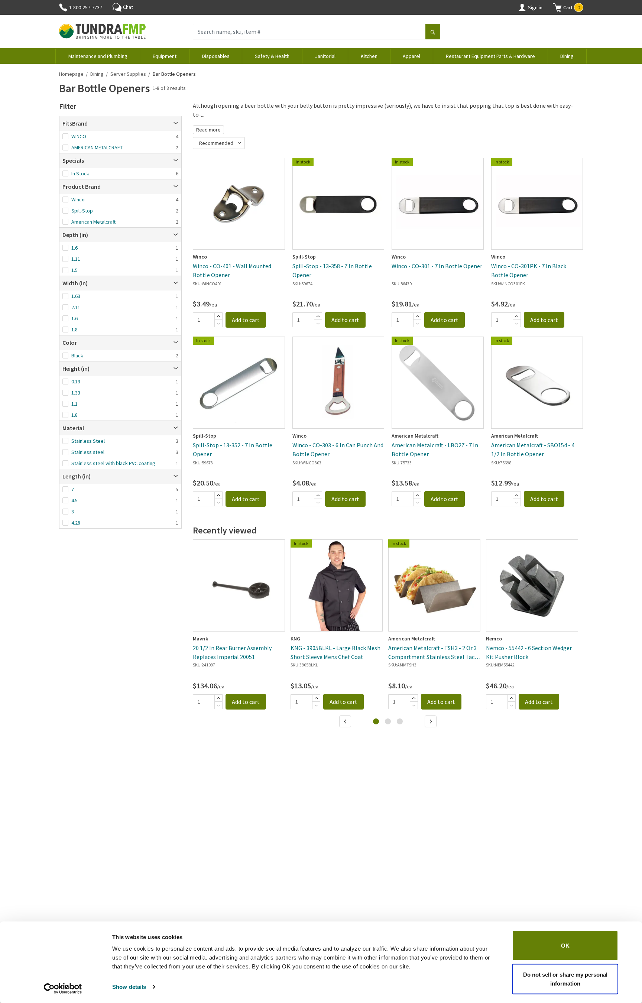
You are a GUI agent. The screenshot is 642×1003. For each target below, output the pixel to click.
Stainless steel (87, 452)
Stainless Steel (88, 441)
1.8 (74, 329)
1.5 (74, 270)
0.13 (75, 381)
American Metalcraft (93, 221)
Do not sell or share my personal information (565, 978)
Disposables (216, 56)
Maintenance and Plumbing (97, 56)
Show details (129, 987)
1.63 (75, 296)
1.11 (75, 259)
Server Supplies (128, 74)
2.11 (75, 307)
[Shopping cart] (557, 7)
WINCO (78, 136)
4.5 (74, 500)
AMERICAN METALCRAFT (97, 147)
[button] (568, 7)
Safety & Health (272, 56)
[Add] (218, 316)
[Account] (522, 7)
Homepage (71, 74)
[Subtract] (218, 323)
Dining (567, 56)
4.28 (75, 522)
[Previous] (346, 722)
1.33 (75, 392)
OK (565, 945)
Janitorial (325, 56)
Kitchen (369, 56)
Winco (78, 199)
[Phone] (63, 7)
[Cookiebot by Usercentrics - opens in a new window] (62, 988)
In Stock (80, 173)
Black (77, 355)
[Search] (432, 32)
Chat (128, 7)
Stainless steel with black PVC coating (113, 463)
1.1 (74, 403)
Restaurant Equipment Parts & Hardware (490, 56)
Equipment (164, 56)
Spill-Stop (82, 210)
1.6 (74, 247)
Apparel (411, 56)
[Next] (431, 722)
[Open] (175, 123)
